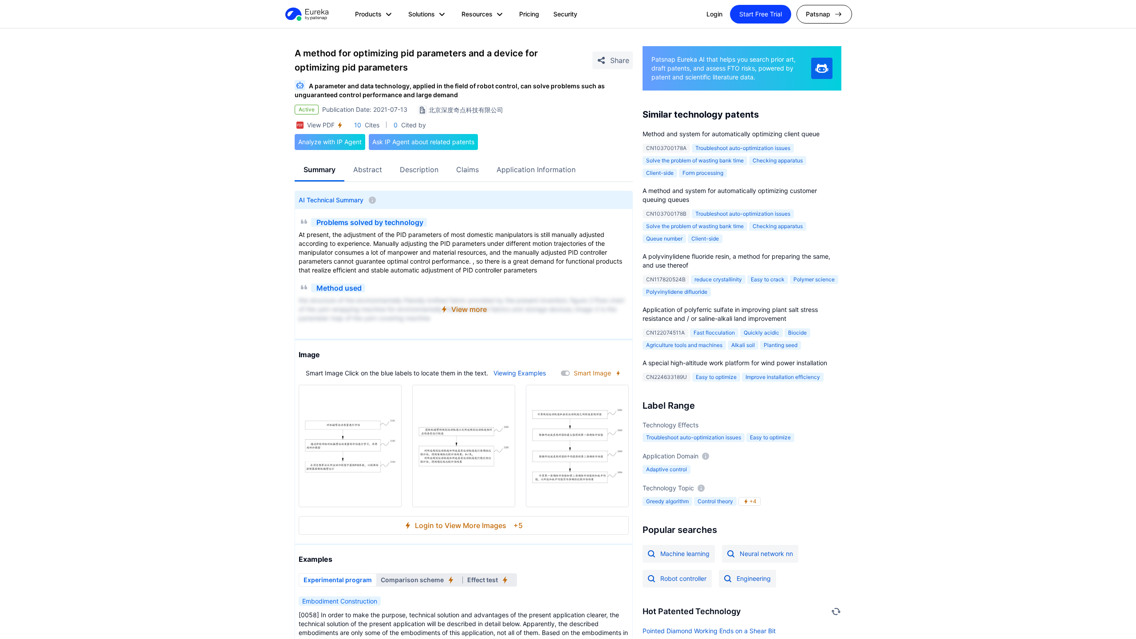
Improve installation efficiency (783, 377)
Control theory (715, 501)
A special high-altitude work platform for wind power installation (735, 363)
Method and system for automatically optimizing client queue (731, 134)
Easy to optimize (716, 377)
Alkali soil (743, 345)
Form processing (702, 173)
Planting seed (780, 345)
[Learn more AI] (821, 68)
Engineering (754, 578)
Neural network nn (766, 553)
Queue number (664, 238)
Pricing (529, 14)
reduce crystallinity (718, 279)
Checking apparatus (778, 160)
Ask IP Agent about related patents (423, 142)
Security (565, 14)
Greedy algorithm (667, 501)
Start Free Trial (760, 14)
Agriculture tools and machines (684, 345)
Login (714, 14)
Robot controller (683, 578)
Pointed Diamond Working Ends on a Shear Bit (709, 631)
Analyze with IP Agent (330, 142)
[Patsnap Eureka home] (306, 14)
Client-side (660, 173)
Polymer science (814, 279)
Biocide (797, 332)
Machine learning (685, 553)
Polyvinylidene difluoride (676, 291)
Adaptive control (666, 469)
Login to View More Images (469, 525)
